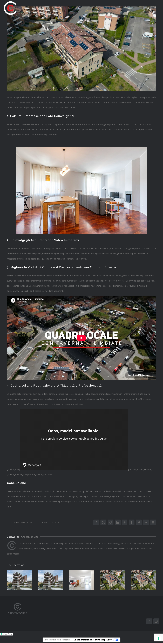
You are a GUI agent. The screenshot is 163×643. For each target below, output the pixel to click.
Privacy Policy (7, 634)
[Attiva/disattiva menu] (157, 8)
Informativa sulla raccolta (57, 639)
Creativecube (30, 536)
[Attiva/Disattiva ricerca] (148, 8)
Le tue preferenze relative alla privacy (93, 639)
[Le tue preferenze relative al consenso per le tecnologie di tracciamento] (158, 638)
